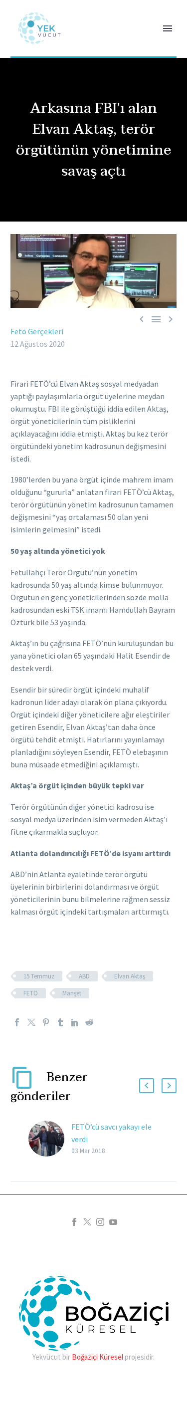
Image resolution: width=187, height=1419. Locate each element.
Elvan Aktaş (129, 976)
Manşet (71, 993)
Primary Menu (168, 28)
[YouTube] (113, 1222)
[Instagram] (100, 1222)
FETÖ (30, 993)
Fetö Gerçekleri (36, 331)
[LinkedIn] (75, 1022)
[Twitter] (31, 1022)
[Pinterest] (46, 1022)
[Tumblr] (60, 1022)
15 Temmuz (38, 976)
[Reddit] (89, 1022)
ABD (84, 976)
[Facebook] (17, 1022)
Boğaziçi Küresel (97, 1357)
